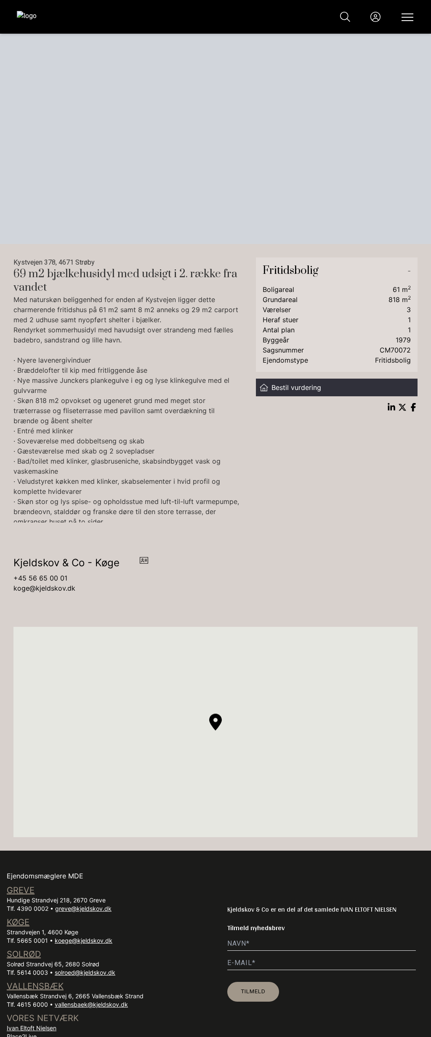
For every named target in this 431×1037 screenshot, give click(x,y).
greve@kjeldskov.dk (83, 908)
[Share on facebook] (413, 407)
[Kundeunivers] (375, 16)
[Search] (345, 16)
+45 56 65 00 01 (40, 578)
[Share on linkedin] (391, 407)
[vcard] (144, 563)
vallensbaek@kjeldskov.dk (91, 1004)
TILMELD (253, 991)
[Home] (116, 16)
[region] (215, 732)
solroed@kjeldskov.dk (85, 972)
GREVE (21, 890)
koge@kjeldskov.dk (44, 588)
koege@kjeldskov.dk (83, 940)
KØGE (18, 922)
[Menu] (405, 16)
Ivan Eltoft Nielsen (31, 1028)
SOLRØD (24, 954)
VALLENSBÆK (35, 986)
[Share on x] (402, 407)
